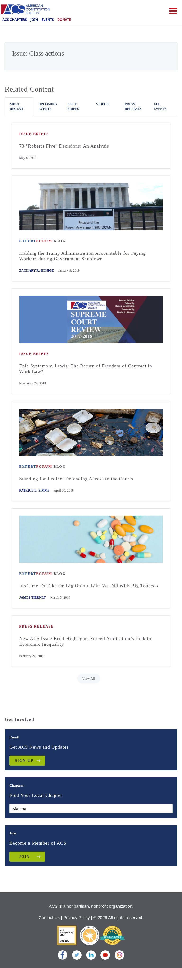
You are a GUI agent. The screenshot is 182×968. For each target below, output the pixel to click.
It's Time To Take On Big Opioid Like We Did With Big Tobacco (88, 585)
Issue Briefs (73, 106)
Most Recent (16, 106)
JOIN (24, 857)
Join (34, 19)
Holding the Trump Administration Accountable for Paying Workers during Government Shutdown (82, 255)
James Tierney (32, 597)
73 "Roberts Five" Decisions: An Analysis (64, 145)
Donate (64, 19)
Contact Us (49, 917)
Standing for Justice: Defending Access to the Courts (76, 478)
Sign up (24, 761)
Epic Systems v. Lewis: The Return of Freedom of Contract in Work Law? (85, 368)
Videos (102, 104)
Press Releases (133, 106)
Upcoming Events (47, 106)
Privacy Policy (76, 917)
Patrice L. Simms (34, 490)
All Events (160, 106)
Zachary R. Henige (36, 270)
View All (88, 678)
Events (47, 19)
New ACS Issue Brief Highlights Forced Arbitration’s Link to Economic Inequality (85, 641)
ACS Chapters (14, 19)
